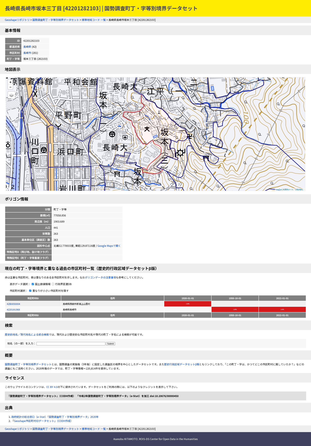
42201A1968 (13, 309)
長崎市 (27, 53)
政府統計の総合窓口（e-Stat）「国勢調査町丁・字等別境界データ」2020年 (55, 417)
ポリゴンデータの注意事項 (100, 277)
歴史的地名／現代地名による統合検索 (27, 334)
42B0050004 (13, 303)
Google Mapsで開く (109, 246)
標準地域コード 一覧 (94, 20)
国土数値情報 (42, 284)
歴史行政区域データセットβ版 (181, 364)
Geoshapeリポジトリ (17, 20)
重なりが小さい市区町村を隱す (50, 291)
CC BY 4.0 (52, 387)
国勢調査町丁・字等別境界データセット (55, 20)
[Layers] (11, 95)
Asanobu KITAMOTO (125, 439)
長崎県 (27, 47)
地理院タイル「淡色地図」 (293, 189)
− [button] (10, 86)
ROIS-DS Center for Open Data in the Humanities (168, 439)
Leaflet (279, 189)
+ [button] (10, 81)
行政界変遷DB (63, 284)
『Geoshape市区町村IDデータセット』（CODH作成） (42, 421)
